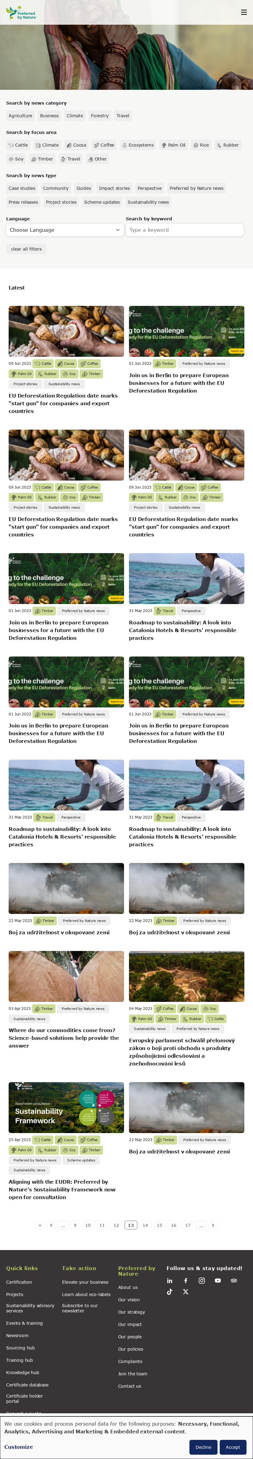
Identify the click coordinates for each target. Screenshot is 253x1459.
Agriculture (20, 115)
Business (49, 115)
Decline (203, 1447)
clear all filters (26, 249)
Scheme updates (102, 202)
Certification (19, 1282)
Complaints (130, 1361)
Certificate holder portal (24, 1398)
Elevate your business (85, 1282)
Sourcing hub (20, 1347)
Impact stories (114, 188)
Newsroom (17, 1335)
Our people (130, 1336)
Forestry (100, 115)
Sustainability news (148, 202)
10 (88, 1225)
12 (116, 1225)
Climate (75, 115)
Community (55, 188)
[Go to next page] (213, 1225)
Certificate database (27, 1384)
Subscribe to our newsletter (79, 1308)
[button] (30, 1269)
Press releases (23, 202)
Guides (84, 188)
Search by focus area (31, 132)
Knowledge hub (22, 1372)
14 (145, 1225)
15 (159, 1225)
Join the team (132, 1373)
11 (102, 1225)
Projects (14, 1294)
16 (173, 1225)
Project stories (61, 202)
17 (188, 1225)
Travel (123, 115)
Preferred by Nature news (196, 188)
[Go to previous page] (51, 1225)
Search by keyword (149, 218)
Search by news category (36, 103)
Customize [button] (18, 1447)
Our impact (130, 1324)
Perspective (149, 188)
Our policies (130, 1349)
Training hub (19, 1360)
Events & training (24, 1323)
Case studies (22, 188)
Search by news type (31, 175)
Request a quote (23, 1413)
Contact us (129, 1386)
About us (128, 1287)
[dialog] (126, 1437)
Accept (233, 1447)
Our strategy (131, 1312)
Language (18, 218)
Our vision (129, 1299)
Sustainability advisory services (30, 1308)
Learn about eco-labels (86, 1294)
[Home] (24, 12)
